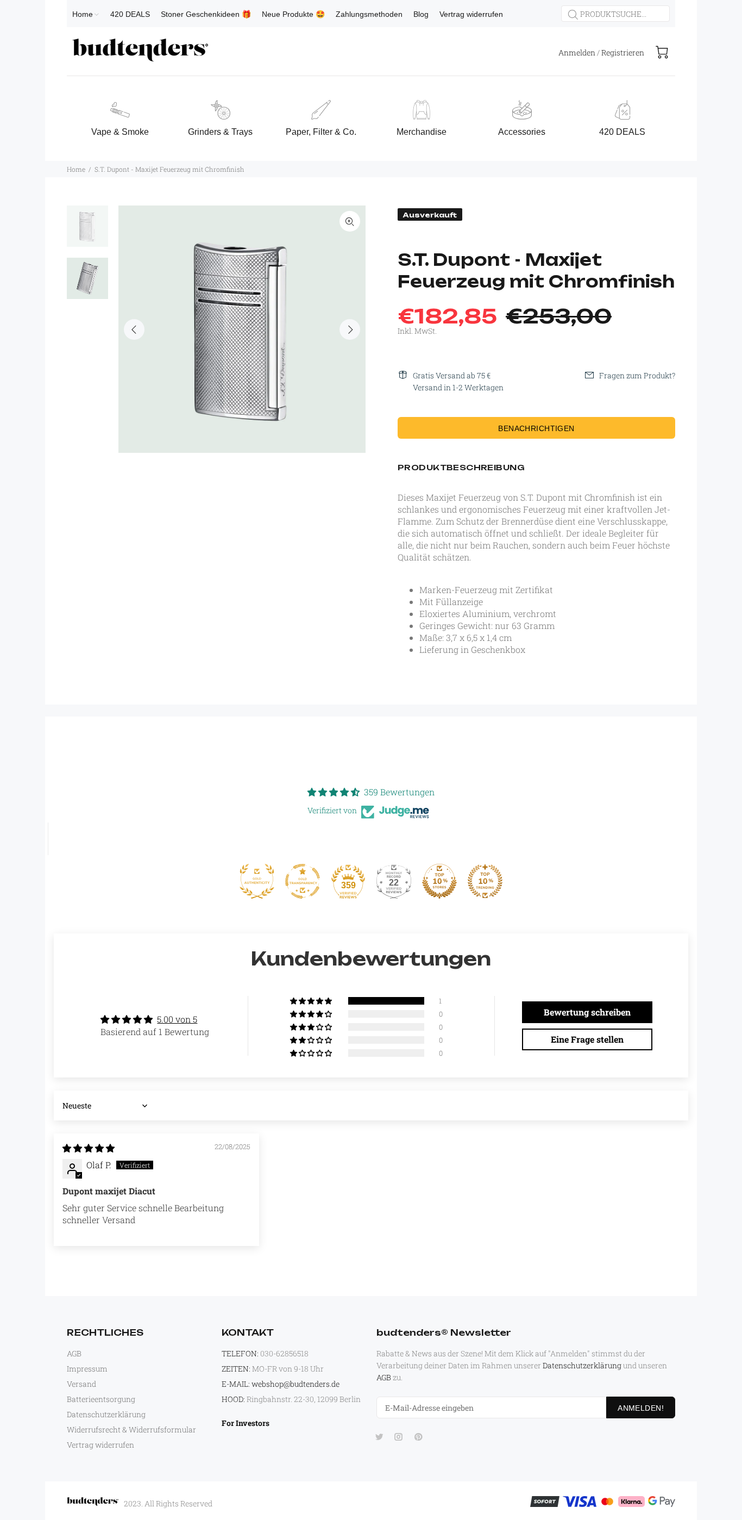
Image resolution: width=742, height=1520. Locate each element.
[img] (88, 1148)
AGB (74, 1353)
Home (76, 169)
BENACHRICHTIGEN (536, 428)
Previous (134, 329)
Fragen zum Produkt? (637, 375)
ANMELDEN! (641, 1408)
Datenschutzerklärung (106, 1414)
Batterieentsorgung (101, 1399)
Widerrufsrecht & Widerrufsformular (131, 1429)
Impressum (87, 1368)
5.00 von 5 (177, 1019)
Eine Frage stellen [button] (587, 1039)
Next (349, 329)
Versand (81, 1384)
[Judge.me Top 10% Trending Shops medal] (485, 881)
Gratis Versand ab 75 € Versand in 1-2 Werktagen (458, 381)
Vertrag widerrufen (100, 1445)
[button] (312, 1001)
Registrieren (622, 52)
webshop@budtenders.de (295, 1384)
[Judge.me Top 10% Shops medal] (439, 881)
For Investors (245, 1423)
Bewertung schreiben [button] (587, 1012)
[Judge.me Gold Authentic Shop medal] (257, 881)
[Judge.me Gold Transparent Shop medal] (302, 881)
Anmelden (576, 52)
